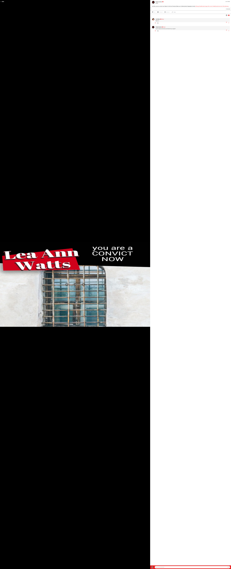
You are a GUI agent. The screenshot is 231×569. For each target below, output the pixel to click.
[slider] (74, 567)
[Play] (1, 567)
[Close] (2, 1)
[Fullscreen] (148, 567)
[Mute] (146, 567)
